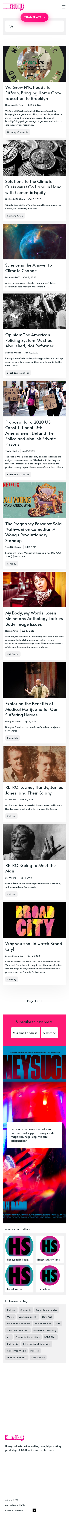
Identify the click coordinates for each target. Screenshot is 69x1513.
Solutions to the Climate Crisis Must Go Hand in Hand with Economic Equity (33, 186)
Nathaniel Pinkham (15, 199)
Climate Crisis (15, 215)
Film (58, 1323)
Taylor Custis (12, 450)
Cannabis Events (28, 1316)
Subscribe (49, 1033)
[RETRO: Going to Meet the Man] (34, 862)
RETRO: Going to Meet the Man (30, 868)
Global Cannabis (17, 1357)
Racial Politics (43, 1323)
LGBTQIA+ (13, 654)
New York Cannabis (18, 1330)
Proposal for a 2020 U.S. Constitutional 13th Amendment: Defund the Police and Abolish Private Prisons (30, 433)
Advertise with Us (15, 1504)
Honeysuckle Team (14, 105)
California (13, 1343)
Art (9, 1337)
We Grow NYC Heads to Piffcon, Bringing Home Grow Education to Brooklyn (33, 92)
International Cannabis (37, 1343)
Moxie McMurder (14, 955)
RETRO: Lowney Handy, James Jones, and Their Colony (34, 790)
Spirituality (38, 1357)
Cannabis (12, 738)
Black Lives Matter (18, 372)
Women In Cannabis (18, 1323)
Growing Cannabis (17, 132)
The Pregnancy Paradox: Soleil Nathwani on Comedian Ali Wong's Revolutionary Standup (34, 532)
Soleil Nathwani (13, 547)
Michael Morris (13, 352)
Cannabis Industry (46, 1310)
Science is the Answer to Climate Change (28, 267)
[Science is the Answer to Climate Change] (34, 257)
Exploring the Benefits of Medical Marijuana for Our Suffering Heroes (31, 708)
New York (47, 1316)
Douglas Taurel (13, 721)
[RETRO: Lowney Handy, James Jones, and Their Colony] (34, 784)
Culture (11, 816)
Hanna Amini (11, 630)
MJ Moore (10, 799)
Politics (34, 1350)
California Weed (16, 1350)
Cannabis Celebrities (27, 1337)
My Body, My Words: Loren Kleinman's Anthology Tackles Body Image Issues (34, 618)
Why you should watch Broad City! (33, 946)
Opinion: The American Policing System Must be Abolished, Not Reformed (29, 340)
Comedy (11, 563)
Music (10, 1316)
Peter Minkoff (12, 277)
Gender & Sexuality (44, 1330)
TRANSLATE (34, 17)
